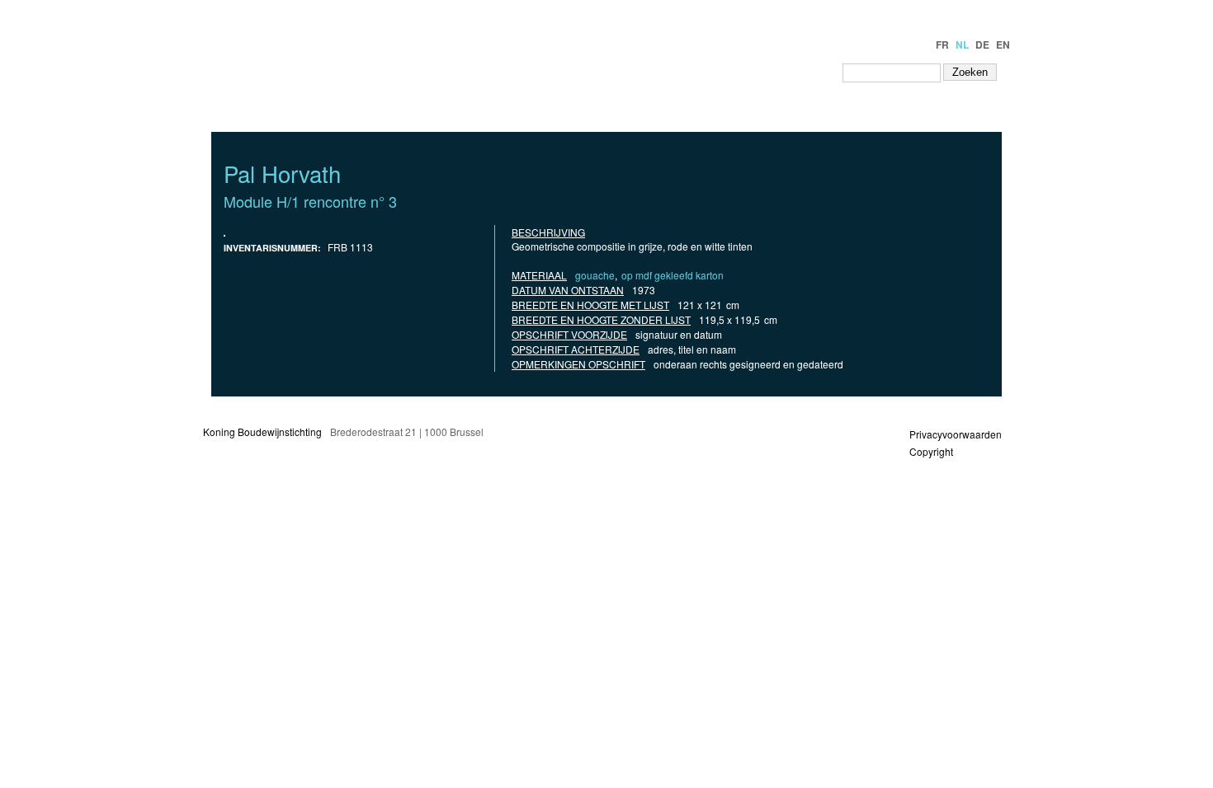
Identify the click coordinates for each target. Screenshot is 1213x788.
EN (1003, 44)
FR (942, 44)
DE (982, 44)
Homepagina (539, 71)
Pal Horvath (282, 173)
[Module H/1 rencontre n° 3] (224, 232)
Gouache (595, 275)
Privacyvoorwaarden (955, 434)
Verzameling (713, 71)
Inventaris (626, 71)
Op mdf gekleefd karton (672, 275)
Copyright (931, 451)
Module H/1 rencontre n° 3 (310, 201)
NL (962, 44)
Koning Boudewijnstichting (262, 431)
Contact (800, 71)
